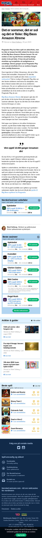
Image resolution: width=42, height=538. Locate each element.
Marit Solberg (17, 42)
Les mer (37, 386)
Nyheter (7, 8)
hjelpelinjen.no (34, 288)
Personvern (5, 509)
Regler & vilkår (15, 509)
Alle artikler (36, 320)
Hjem (3, 8)
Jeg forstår (21, 535)
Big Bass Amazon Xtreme (11, 97)
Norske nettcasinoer (21, 310)
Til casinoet (34, 208)
